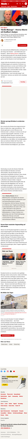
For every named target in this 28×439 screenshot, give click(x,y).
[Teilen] (2, 45)
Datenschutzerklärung (6, 434)
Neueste (24, 6)
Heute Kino (11, 405)
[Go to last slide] (1, 300)
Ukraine (12, 8)
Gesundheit (3, 413)
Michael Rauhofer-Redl (11, 39)
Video (6, 415)
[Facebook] (1, 371)
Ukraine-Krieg (16, 344)
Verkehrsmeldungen (18, 413)
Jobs (17, 1)
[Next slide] (26, 257)
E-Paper (4, 1)
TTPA (18, 432)
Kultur (10, 403)
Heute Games (4, 405)
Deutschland (17, 394)
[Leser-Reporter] (17, 3)
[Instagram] (8, 371)
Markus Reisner (14, 53)
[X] (4, 371)
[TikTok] (11, 371)
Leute (6, 403)
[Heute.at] (4, 4)
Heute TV (17, 405)
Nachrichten (7, 8)
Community (15, 396)
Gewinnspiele (14, 411)
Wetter (21, 396)
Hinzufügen (22, 82)
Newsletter (3, 398)
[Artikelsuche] (20, 3)
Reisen (2, 415)
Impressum (3, 432)
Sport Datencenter (5, 411)
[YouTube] (14, 371)
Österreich (4, 6)
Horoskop (20, 403)
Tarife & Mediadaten (11, 432)
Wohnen (10, 413)
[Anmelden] (23, 3)
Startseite (2, 8)
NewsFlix (23, 1)
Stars (2, 403)
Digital (15, 403)
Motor (25, 413)
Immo (11, 1)
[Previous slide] (2, 257)
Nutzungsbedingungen (17, 434)
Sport (8, 6)
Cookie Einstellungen (5, 436)
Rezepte (21, 411)
